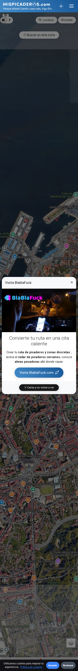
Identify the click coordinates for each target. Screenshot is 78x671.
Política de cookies (31, 666)
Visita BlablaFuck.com (36, 372)
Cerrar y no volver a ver (40, 387)
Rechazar (68, 665)
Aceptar (52, 665)
